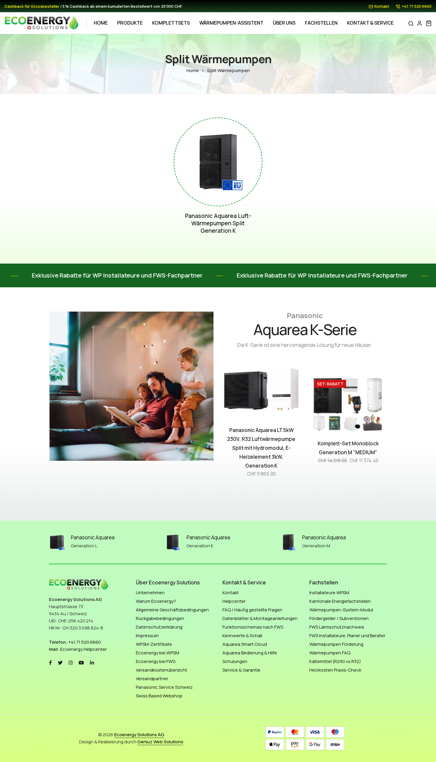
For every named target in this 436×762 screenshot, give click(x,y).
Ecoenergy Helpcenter (83, 649)
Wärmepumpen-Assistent (231, 23)
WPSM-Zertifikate (154, 644)
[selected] (244, 422)
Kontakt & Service (370, 23)
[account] (420, 23)
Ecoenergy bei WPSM (157, 653)
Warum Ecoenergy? (156, 601)
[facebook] (50, 662)
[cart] (429, 23)
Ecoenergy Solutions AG (139, 734)
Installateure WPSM (329, 592)
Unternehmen (150, 592)
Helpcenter (234, 601)
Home (101, 23)
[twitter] (60, 662)
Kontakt (381, 6)
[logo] (41, 23)
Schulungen (234, 661)
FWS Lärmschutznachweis (336, 627)
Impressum (147, 635)
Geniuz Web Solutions (160, 742)
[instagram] (71, 662)
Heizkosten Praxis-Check (335, 670)
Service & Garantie (241, 670)
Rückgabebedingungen (160, 618)
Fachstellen (321, 23)
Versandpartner (152, 678)
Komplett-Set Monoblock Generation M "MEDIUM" (348, 448)
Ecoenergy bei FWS (155, 661)
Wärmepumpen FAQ (329, 653)
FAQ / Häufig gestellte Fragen (252, 610)
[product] (278, 422)
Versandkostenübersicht (161, 670)
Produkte (130, 23)
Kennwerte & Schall (242, 635)
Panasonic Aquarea (92, 537)
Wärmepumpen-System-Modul (341, 610)
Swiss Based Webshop (159, 696)
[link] (218, 161)
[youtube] (81, 662)
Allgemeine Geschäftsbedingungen (172, 610)
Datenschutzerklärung (159, 627)
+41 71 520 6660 (417, 6)
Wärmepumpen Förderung (336, 644)
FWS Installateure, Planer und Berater (347, 635)
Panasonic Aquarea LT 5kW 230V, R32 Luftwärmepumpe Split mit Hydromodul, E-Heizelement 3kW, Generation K (261, 448)
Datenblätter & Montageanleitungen (259, 618)
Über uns (284, 23)
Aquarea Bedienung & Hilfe (249, 653)
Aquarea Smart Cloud (244, 644)
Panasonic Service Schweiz (164, 687)
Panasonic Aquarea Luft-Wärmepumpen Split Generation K (218, 223)
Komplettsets (171, 23)
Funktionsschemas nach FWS (252, 627)
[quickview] (261, 422)
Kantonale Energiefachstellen (340, 601)
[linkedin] (92, 662)
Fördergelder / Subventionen (339, 618)
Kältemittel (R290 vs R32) (335, 661)
